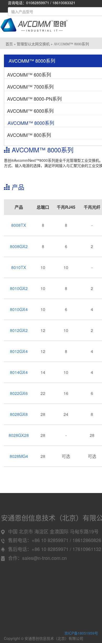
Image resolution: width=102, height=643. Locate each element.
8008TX (18, 225)
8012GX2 (19, 330)
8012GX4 (19, 351)
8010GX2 (19, 288)
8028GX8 (19, 414)
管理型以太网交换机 (33, 44)
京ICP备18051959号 (81, 633)
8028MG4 (19, 456)
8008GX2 (19, 246)
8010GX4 (19, 309)
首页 (9, 44)
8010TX (18, 267)
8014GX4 (19, 372)
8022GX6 (19, 393)
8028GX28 (19, 435)
